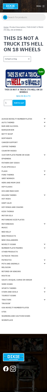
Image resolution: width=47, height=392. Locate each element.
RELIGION (6, 267)
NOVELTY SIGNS (9, 244)
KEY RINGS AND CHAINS (12, 207)
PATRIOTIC (7, 260)
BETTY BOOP (7, 134)
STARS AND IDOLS (10, 292)
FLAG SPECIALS (9, 167)
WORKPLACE (7, 320)
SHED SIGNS (7, 284)
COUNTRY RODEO (9, 151)
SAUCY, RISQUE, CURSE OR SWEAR (17, 280)
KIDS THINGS (8, 211)
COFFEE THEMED (9, 146)
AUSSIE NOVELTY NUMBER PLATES (17, 119)
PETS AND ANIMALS (10, 264)
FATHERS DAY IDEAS (11, 163)
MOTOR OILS (7, 215)
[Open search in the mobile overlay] (23, 17)
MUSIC (5, 227)
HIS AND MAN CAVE (10, 191)
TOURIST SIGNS (9, 295)
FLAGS (4, 171)
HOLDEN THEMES (9, 195)
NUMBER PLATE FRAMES (12, 248)
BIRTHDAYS (7, 138)
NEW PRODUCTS (9, 236)
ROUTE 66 (6, 276)
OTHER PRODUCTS (10, 252)
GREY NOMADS (8, 178)
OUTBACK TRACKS (10, 256)
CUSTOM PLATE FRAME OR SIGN (16, 155)
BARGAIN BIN (8, 130)
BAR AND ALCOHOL (10, 126)
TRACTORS (6, 300)
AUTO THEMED (8, 122)
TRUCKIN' (6, 303)
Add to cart (19, 103)
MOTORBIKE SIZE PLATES (13, 220)
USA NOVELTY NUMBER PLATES (15, 307)
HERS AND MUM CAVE (11, 182)
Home (6, 27)
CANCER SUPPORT (10, 142)
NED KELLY (6, 232)
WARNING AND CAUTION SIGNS (16, 316)
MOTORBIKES (8, 224)
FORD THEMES (8, 175)
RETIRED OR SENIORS (11, 271)
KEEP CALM (6, 203)
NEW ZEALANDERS (10, 240)
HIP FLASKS (7, 187)
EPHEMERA (6, 158)
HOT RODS (6, 199)
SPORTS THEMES (9, 288)
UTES (4, 312)
